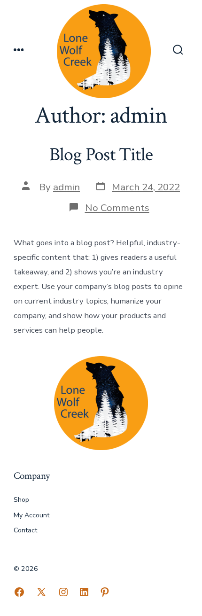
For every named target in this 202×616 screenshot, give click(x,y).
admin (66, 187)
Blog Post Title (101, 154)
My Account (31, 515)
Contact (25, 530)
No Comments (117, 207)
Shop (21, 499)
